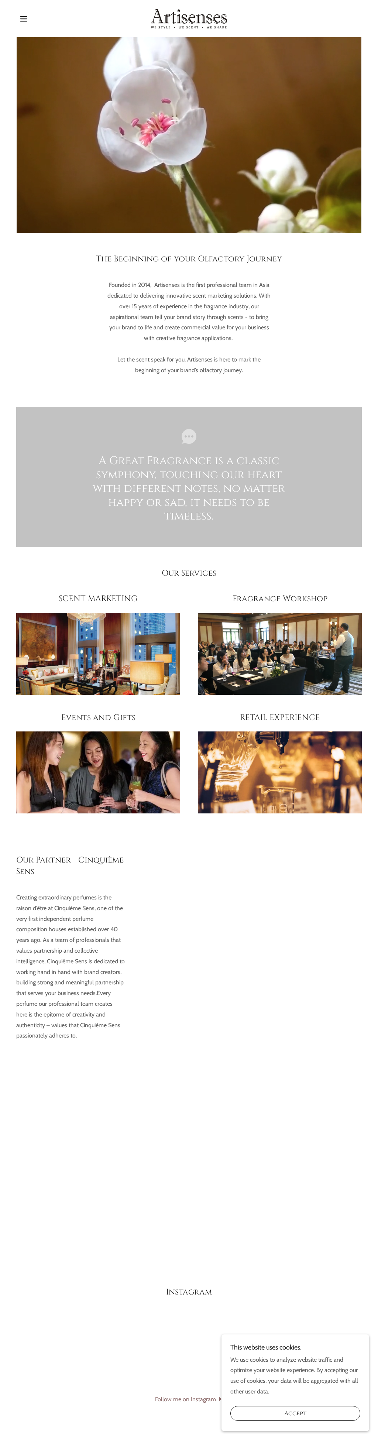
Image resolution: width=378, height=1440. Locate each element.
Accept (295, 1413)
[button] (23, 18)
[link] (189, 17)
